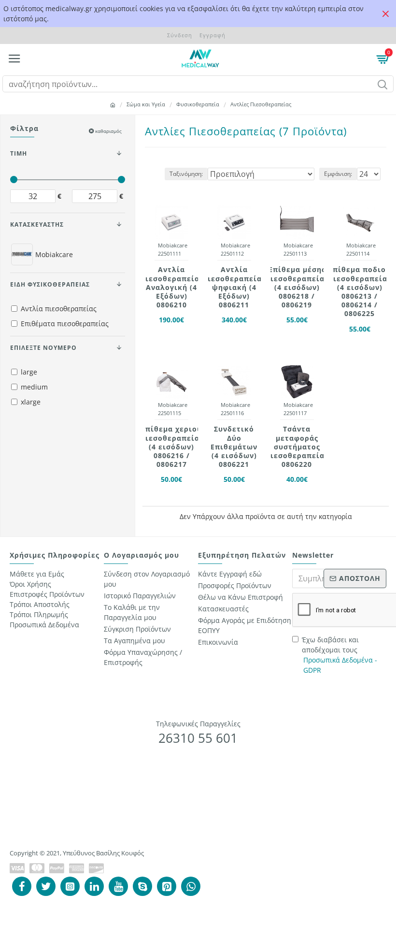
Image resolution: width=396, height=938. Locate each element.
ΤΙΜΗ (18, 153)
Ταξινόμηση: (186, 174)
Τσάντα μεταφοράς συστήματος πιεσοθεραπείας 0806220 (296, 447)
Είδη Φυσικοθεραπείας (50, 284)
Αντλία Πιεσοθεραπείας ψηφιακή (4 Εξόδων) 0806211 (234, 287)
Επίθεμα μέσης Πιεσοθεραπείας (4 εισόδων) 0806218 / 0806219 (296, 287)
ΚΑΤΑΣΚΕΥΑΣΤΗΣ (37, 224)
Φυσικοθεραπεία (197, 104)
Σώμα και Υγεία (146, 104)
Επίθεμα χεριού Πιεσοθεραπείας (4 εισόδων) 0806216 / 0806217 (171, 447)
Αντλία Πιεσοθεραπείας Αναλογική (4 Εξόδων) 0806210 (171, 287)
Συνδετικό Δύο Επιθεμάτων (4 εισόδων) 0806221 (234, 447)
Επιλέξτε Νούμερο (43, 348)
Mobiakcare (172, 245)
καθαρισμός (108, 131)
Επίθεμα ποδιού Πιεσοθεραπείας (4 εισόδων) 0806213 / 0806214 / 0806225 (359, 291)
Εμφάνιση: (338, 174)
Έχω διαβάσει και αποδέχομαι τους (339, 655)
